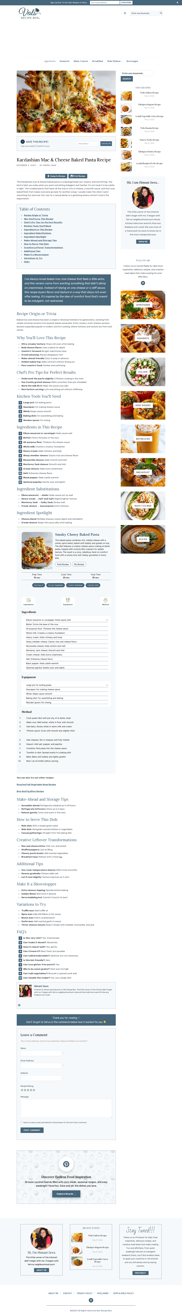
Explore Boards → (66, 1194)
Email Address (27, 1060)
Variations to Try (33, 258)
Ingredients (29, 604)
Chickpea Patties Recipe (149, 151)
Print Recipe (79, 176)
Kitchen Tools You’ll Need (37, 226)
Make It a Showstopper (36, 254)
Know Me (143, 242)
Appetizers (49, 61)
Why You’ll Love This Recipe (38, 219)
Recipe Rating (27, 1086)
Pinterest (140, 1273)
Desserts (64, 61)
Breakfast (97, 61)
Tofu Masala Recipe (149, 128)
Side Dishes (113, 61)
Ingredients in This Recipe (38, 229)
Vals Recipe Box (104, 1311)
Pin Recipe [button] (79, 564)
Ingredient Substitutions (37, 233)
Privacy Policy (84, 1293)
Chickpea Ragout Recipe (149, 104)
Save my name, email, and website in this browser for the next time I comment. (55, 1123)
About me (42, 1270)
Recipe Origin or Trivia (36, 215)
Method (105, 604)
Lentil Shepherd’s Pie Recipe (149, 163)
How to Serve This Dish (36, 244)
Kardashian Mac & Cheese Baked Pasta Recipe (64, 160)
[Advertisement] (91, 38)
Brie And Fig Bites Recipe (30, 791)
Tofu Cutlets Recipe (149, 92)
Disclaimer (102, 1293)
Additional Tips (32, 251)
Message (25, 1097)
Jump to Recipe (57, 176)
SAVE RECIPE (106, 144)
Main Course (81, 61)
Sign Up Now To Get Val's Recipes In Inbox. (69, 2)
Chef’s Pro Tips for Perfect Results (43, 222)
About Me (53, 1293)
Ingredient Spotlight (35, 237)
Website (24, 1073)
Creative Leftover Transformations (43, 247)
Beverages (132, 61)
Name (23, 1048)
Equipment (68, 604)
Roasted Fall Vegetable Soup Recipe (36, 784)
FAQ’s (27, 262)
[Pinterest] (19, 1005)
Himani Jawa (49, 165)
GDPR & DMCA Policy (123, 1293)
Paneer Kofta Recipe (149, 140)
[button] (107, 620)
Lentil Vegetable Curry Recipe (150, 116)
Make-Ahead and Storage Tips (40, 240)
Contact (67, 1293)
